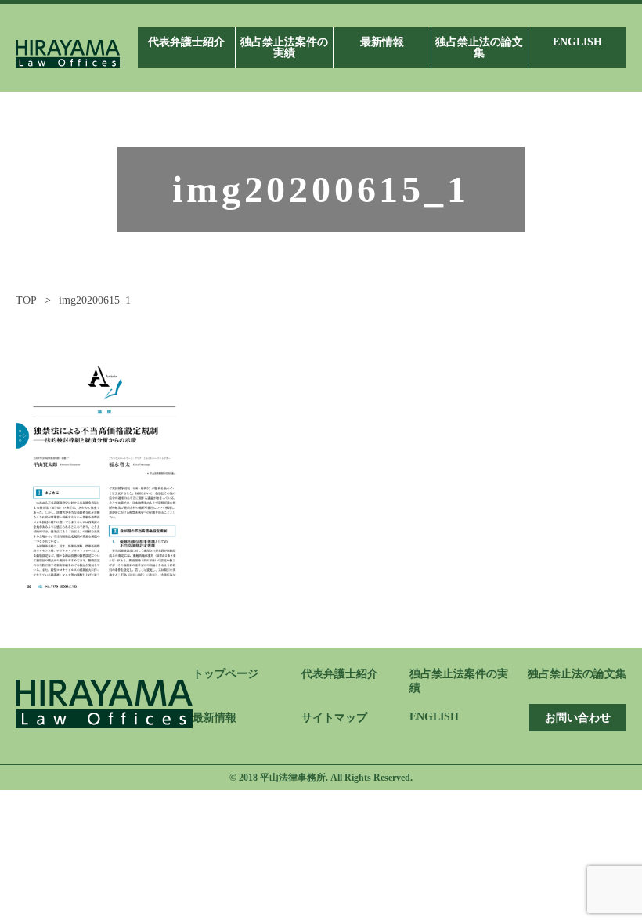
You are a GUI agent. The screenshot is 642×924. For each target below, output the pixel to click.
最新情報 (214, 718)
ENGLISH (434, 717)
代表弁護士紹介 (339, 674)
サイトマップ (334, 718)
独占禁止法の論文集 (577, 674)
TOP (26, 300)
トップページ (225, 674)
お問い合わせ (578, 718)
